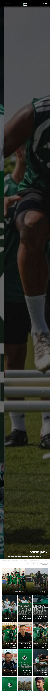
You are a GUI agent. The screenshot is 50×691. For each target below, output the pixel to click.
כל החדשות (45, 560)
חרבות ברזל (24, 560)
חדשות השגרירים (5, 560)
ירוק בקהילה (15, 560)
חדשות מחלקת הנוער (34, 560)
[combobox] (44, 563)
